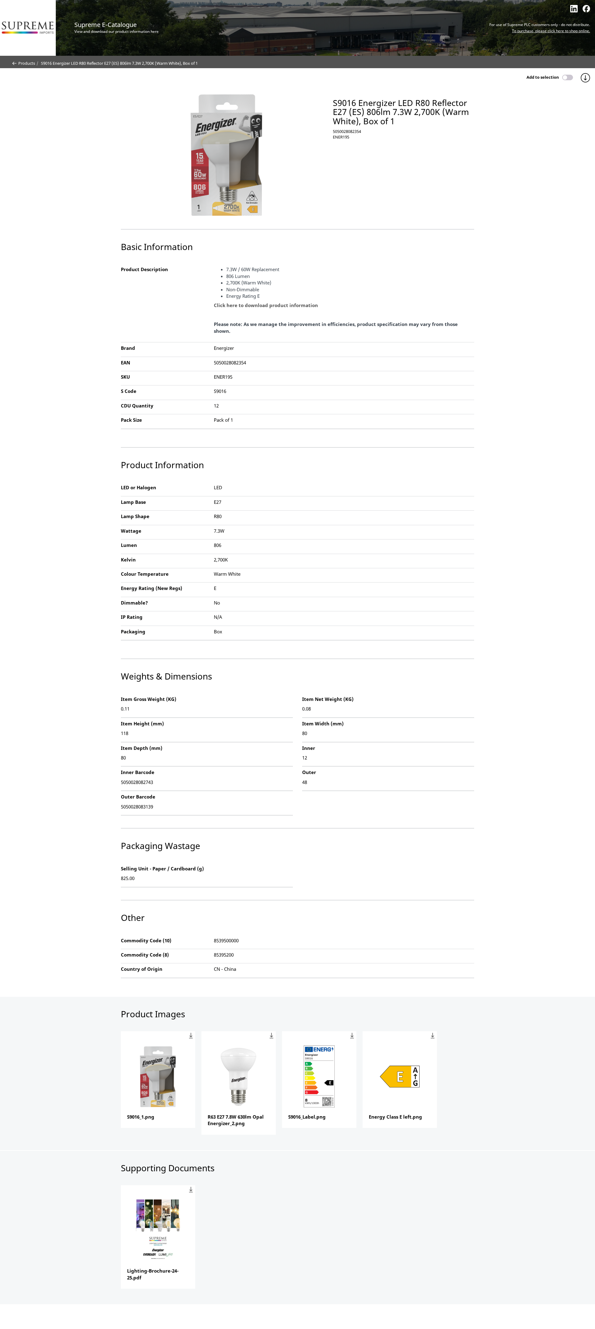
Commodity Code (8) (145, 955)
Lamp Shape (135, 516)
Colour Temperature (145, 574)
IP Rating (132, 617)
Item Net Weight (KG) (328, 699)
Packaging (133, 631)
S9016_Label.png (307, 1117)
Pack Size (131, 420)
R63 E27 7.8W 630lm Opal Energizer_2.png (236, 1120)
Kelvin (128, 560)
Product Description (144, 269)
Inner (308, 748)
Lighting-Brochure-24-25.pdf (152, 1274)
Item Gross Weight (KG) (148, 699)
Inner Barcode (137, 772)
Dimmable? (134, 603)
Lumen (129, 545)
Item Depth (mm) (141, 748)
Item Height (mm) (142, 723)
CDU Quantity (137, 406)
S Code (128, 391)
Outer (309, 772)
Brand (128, 348)
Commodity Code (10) (146, 940)
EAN (125, 362)
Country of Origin (141, 969)
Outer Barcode (138, 797)
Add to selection (543, 77)
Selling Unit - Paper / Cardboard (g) (162, 868)
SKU (125, 377)
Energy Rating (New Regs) (151, 588)
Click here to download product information (266, 305)
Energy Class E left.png (395, 1117)
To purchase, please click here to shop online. (551, 30)
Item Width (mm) (323, 723)
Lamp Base (133, 502)
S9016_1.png (140, 1117)
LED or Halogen (138, 487)
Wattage (131, 531)
